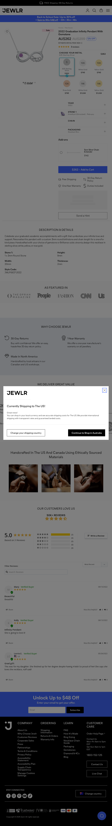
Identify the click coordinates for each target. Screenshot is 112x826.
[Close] (104, 390)
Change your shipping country (25, 433)
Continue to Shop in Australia (87, 433)
